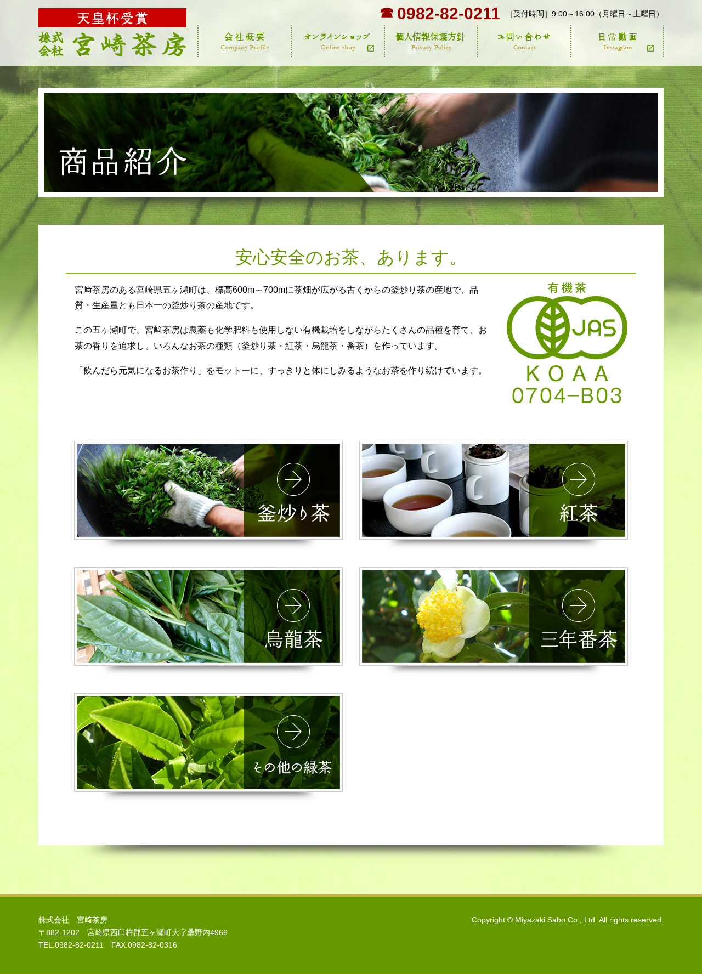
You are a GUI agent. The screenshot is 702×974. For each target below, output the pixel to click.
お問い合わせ (523, 41)
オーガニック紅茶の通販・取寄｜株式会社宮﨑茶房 (112, 33)
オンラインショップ (337, 41)
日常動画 (617, 41)
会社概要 (244, 41)
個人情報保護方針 (430, 41)
